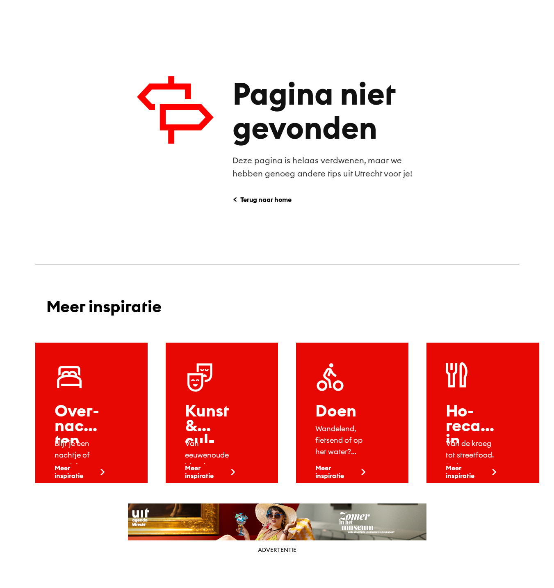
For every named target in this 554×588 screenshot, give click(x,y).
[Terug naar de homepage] (43, 17)
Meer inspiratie (69, 471)
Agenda (297, 19)
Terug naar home (266, 199)
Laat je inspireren (359, 19)
